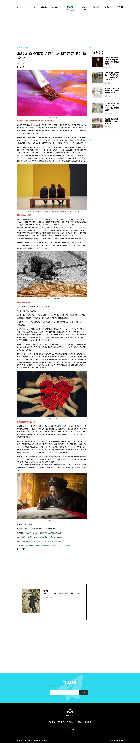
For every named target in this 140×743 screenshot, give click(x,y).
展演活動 (70, 722)
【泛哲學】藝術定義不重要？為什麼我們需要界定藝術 (43, 533)
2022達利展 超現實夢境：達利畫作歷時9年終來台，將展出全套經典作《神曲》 (44, 545)
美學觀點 (19, 48)
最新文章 (32, 7)
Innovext (120, 740)
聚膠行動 (96, 7)
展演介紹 (85, 7)
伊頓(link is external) (65, 225)
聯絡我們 (88, 722)
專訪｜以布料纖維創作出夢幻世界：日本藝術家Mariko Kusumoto (39, 541)
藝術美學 (55, 7)
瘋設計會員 (42, 537)
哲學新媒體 (25, 524)
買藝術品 (108, 7)
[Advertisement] (70, 30)
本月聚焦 (79, 722)
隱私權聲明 (45, 740)
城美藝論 (44, 7)
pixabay (55, 117)
